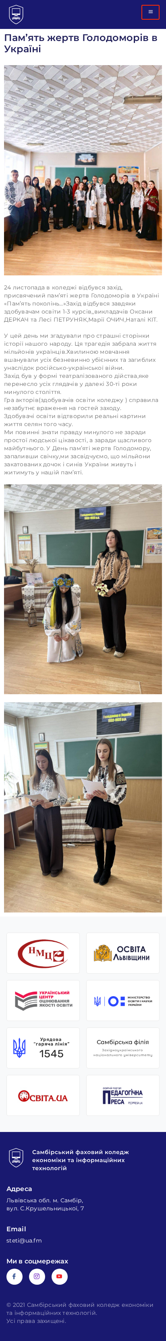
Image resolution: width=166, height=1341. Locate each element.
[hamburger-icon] (150, 12)
